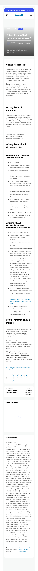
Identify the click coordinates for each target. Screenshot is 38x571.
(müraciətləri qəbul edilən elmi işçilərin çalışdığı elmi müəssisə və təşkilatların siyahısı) (20, 301)
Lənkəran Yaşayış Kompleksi (15, 134)
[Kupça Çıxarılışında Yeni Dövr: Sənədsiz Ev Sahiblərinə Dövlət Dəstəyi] (6, 10)
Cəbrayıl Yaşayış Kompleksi (15, 138)
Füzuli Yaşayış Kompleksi (14, 136)
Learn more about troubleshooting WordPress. (24, 549)
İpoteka (20, 28)
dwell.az (13, 42)
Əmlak (14, 29)
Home (8, 29)
